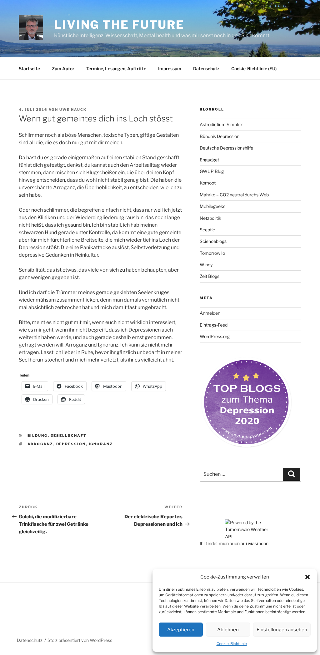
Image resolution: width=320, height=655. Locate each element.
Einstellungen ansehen (282, 630)
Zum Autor (63, 68)
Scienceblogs (213, 241)
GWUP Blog (212, 171)
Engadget (209, 159)
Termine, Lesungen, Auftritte (116, 68)
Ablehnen (228, 630)
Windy (206, 264)
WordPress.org (215, 336)
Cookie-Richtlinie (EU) (254, 68)
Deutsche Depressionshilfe (226, 147)
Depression (71, 444)
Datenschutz (206, 68)
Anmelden (210, 313)
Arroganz (40, 444)
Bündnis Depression (219, 136)
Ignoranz (101, 444)
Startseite (29, 68)
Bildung (38, 435)
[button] (307, 577)
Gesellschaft (69, 435)
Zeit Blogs (209, 276)
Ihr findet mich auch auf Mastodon (234, 543)
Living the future (119, 25)
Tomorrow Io (212, 253)
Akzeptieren (180, 630)
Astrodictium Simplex (221, 124)
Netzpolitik (210, 218)
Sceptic (207, 229)
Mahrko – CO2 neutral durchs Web (234, 194)
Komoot (208, 182)
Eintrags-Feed (214, 325)
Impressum (169, 68)
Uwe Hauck (73, 109)
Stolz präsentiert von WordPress (80, 640)
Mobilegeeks (212, 206)
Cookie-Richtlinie (232, 643)
